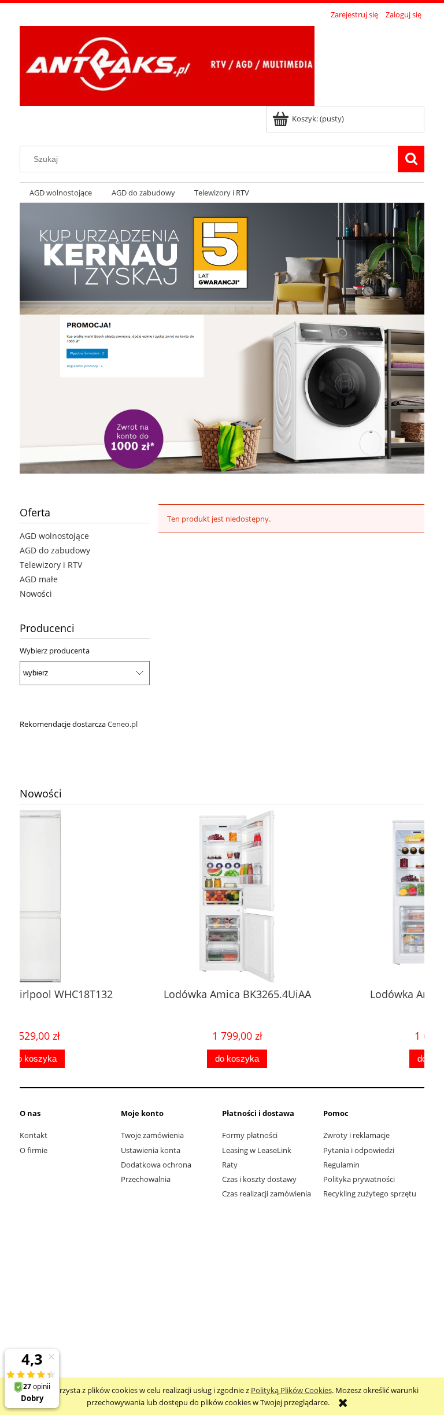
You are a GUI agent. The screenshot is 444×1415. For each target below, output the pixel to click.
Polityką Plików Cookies (291, 1390)
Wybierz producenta (55, 650)
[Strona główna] (167, 64)
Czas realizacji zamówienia (266, 1193)
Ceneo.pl (123, 724)
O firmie (33, 1150)
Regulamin (341, 1164)
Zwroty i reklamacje (356, 1135)
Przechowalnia (146, 1179)
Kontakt (33, 1135)
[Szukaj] (411, 159)
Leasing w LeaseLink (256, 1150)
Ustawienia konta (150, 1150)
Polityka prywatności (359, 1179)
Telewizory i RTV (51, 564)
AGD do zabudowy (55, 550)
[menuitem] (61, 193)
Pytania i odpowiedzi (358, 1150)
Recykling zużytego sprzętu (369, 1193)
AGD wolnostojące (54, 535)
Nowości (36, 593)
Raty (230, 1164)
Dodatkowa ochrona (156, 1164)
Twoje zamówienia (152, 1135)
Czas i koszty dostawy (259, 1179)
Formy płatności (250, 1135)
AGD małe (39, 579)
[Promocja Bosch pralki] (222, 393)
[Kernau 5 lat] (222, 258)
